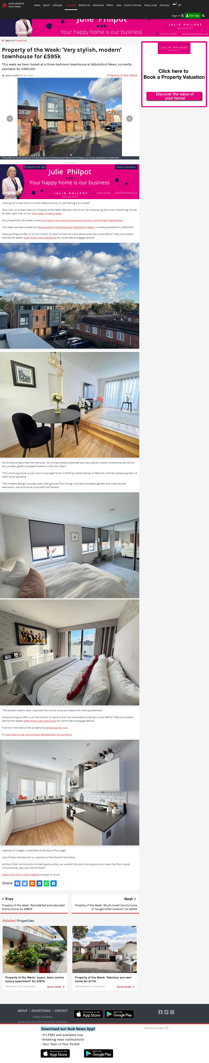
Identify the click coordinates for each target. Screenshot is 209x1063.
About (22, 1011)
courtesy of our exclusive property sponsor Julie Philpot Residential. (82, 220)
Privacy (37, 1016)
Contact (61, 1011)
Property (71, 5)
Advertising (41, 1011)
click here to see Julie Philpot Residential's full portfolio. (38, 734)
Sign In (176, 15)
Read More (54, 986)
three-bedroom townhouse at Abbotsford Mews (66, 227)
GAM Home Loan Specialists (40, 237)
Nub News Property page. (47, 213)
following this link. (57, 727)
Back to (16, 40)
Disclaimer (47, 1016)
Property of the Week (20, 986)
